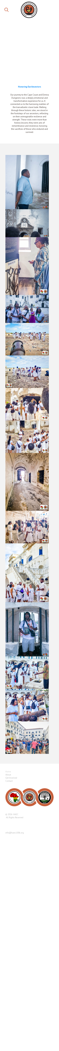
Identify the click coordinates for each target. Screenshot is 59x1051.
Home (8, 771)
